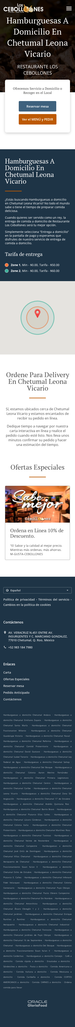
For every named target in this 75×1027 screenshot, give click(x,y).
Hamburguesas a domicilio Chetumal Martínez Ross (44, 830)
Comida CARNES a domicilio (47, 982)
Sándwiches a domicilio (15, 966)
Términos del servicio (53, 599)
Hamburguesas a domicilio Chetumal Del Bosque (27, 767)
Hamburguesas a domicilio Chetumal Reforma (27, 741)
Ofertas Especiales (16, 679)
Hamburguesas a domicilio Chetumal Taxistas (27, 835)
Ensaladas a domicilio (59, 961)
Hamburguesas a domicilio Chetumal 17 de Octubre (43, 798)
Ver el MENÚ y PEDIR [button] (37, 119)
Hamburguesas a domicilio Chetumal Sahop (47, 762)
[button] (69, 8)
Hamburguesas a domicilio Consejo (44, 955)
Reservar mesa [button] (37, 106)
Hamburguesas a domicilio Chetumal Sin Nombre (27, 898)
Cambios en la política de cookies (27, 605)
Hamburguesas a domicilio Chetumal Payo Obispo (44, 887)
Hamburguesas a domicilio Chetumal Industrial (44, 924)
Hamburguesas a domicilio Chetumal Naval (48, 735)
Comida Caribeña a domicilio (34, 976)
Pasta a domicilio (39, 966)
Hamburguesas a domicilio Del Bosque (34, 945)
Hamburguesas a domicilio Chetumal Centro (26, 783)
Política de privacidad (19, 599)
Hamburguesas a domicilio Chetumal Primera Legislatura (36, 777)
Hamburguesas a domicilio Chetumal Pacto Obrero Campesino (36, 893)
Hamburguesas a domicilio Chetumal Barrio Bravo (28, 809)
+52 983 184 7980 (20, 647)
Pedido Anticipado (16, 693)
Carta (7, 672)
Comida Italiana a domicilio (32, 971)
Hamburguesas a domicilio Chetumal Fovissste (27, 929)
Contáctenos (12, 699)
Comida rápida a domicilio (30, 961)
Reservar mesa (13, 686)
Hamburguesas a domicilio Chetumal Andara (27, 714)
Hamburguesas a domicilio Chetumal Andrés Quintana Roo (36, 803)
